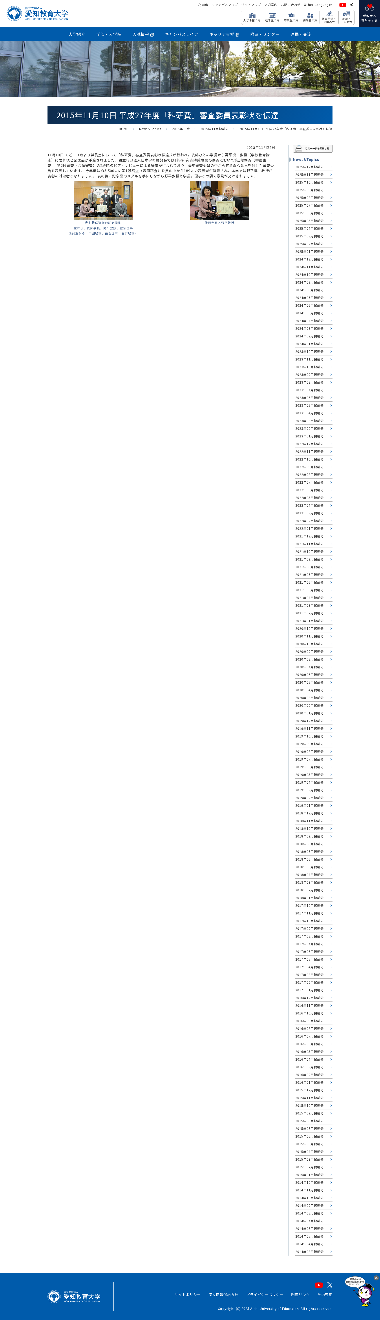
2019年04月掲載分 (309, 782)
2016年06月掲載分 (309, 1044)
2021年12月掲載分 (309, 536)
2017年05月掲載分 (309, 959)
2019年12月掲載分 (309, 721)
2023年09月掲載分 (309, 374)
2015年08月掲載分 (309, 1121)
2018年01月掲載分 (309, 898)
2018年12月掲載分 (309, 813)
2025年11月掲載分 (309, 174)
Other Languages (318, 4)
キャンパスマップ (225, 4)
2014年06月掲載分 (309, 1228)
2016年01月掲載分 (309, 1082)
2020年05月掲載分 (309, 682)
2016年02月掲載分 (309, 1074)
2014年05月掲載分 (309, 1236)
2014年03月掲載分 (309, 1251)
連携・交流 (300, 34)
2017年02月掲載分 (309, 982)
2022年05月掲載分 (309, 497)
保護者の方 (310, 20)
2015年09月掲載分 (309, 1113)
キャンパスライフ (181, 34)
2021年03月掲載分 (309, 605)
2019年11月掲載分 (309, 728)
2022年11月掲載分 (309, 451)
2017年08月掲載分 (309, 936)
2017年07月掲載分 (309, 944)
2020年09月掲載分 (309, 651)
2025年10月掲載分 (309, 182)
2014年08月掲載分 (309, 1213)
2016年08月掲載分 (309, 1028)
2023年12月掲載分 (309, 351)
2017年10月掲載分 (309, 921)
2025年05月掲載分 (309, 220)
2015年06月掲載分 (309, 1136)
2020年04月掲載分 (309, 690)
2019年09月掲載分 (309, 744)
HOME (123, 129)
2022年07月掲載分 (309, 482)
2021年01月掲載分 (309, 621)
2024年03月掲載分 (309, 328)
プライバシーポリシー (264, 1294)
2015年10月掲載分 (309, 1105)
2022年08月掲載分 (309, 474)
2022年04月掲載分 (309, 505)
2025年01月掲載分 (309, 251)
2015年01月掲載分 (309, 1175)
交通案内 (271, 4)
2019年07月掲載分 (309, 759)
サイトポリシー (188, 1294)
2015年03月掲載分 (309, 1159)
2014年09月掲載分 (309, 1205)
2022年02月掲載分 (309, 521)
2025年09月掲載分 (309, 190)
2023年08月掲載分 (309, 382)
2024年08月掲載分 (309, 290)
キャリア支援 (221, 34)
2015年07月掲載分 (309, 1128)
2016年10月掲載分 (309, 1013)
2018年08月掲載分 (309, 844)
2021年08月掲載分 (309, 567)
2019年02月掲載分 (309, 798)
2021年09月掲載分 (309, 559)
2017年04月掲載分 (309, 967)
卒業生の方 (291, 20)
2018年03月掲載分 (309, 882)
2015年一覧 (181, 129)
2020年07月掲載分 (309, 667)
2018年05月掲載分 (309, 867)
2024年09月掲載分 (309, 282)
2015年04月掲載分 (309, 1151)
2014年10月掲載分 (309, 1198)
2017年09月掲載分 (309, 928)
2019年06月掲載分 (309, 767)
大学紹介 (77, 34)
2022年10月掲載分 (309, 459)
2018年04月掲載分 (309, 874)
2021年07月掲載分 (309, 574)
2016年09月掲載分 (309, 1021)
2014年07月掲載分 (309, 1221)
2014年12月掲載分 (309, 1182)
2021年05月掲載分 (309, 590)
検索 (205, 5)
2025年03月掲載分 (309, 236)
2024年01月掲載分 (309, 344)
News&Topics (150, 129)
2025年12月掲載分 (309, 167)
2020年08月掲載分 (309, 659)
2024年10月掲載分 (309, 274)
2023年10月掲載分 (309, 367)
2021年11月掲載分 (309, 544)
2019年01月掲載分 (309, 805)
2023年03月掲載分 (309, 421)
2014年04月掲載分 (309, 1244)
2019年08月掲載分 (309, 751)
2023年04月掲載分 (309, 413)
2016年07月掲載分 (309, 1036)
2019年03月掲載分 (309, 790)
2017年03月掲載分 (309, 974)
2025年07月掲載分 (309, 205)
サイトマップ (251, 4)
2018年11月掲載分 (309, 821)
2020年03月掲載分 (309, 698)
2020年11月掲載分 (309, 636)
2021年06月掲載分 (309, 582)
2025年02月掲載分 (309, 244)
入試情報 (140, 34)
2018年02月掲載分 (309, 890)
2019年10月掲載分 (309, 736)
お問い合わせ (291, 4)
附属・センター (265, 34)
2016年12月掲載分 (309, 998)
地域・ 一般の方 (346, 20)
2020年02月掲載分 (309, 705)
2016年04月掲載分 (309, 1059)
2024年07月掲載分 (309, 297)
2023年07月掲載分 (309, 390)
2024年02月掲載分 (309, 336)
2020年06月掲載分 (309, 674)
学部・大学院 (108, 34)
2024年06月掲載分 (309, 305)
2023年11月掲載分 (309, 359)
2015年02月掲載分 (309, 1167)
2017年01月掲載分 (309, 990)
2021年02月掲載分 (309, 613)
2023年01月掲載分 (309, 436)
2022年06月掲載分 (309, 490)
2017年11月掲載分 (309, 913)
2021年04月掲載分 (309, 597)
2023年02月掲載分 (309, 428)
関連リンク (300, 1294)
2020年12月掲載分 (309, 628)
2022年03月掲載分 (309, 513)
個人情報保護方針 (223, 1294)
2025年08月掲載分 (309, 197)
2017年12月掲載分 (309, 905)
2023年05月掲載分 (309, 405)
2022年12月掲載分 (309, 444)
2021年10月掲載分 (309, 551)
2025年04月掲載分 (309, 228)
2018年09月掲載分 (309, 836)
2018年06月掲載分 (309, 859)
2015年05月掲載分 (309, 1144)
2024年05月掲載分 (309, 313)
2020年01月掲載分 (309, 713)
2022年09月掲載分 (309, 467)
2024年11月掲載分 (309, 267)
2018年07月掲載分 (309, 851)
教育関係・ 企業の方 (329, 20)
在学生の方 (272, 20)
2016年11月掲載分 (309, 1005)
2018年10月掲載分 (309, 828)
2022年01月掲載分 (309, 528)
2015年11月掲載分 (214, 129)
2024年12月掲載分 (309, 259)
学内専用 (325, 1294)
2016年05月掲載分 (309, 1051)
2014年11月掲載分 (309, 1190)
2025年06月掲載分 (309, 213)
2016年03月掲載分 (309, 1067)
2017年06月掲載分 (309, 951)
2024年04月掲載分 (309, 321)
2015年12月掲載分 (309, 1090)
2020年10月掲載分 (309, 644)
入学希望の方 (252, 20)
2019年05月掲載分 (309, 774)
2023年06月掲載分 (309, 397)
